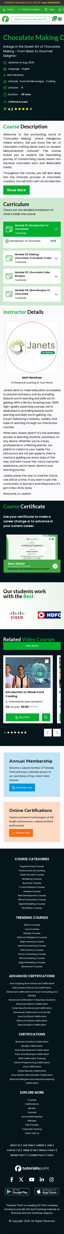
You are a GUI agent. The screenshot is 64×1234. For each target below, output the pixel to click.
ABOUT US (15, 1145)
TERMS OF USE (30, 1150)
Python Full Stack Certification (32, 1020)
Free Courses (32, 1124)
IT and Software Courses (32, 887)
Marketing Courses (32, 878)
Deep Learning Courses (32, 941)
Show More (16, 190)
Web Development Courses (32, 895)
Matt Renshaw (15, 75)
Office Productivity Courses (32, 899)
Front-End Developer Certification (32, 1054)
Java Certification (32, 1066)
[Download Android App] (17, 1191)
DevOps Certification (31, 1045)
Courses (32, 1099)
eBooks (32, 1108)
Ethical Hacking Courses (32, 958)
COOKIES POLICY (36, 1155)
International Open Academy (25, 701)
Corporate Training (32, 1129)
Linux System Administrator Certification (32, 1074)
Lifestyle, (13, 81)
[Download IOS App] (47, 1191)
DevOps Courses (31, 933)
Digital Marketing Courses (32, 903)
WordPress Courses (32, 908)
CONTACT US (13, 1150)
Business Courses (32, 883)
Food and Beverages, (32, 81)
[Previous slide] (48, 732)
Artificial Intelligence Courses (32, 937)
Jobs (50, 9)
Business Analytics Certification (32, 1041)
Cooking (50, 81)
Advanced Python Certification (32, 1003)
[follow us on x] (21, 1180)
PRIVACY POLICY (47, 1150)
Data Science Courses (32, 950)
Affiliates (31, 1120)
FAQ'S (50, 1155)
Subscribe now (24, 787)
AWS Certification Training (32, 1058)
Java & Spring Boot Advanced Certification (31, 983)
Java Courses (32, 929)
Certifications (32, 1104)
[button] (5, 732)
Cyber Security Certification (32, 1070)
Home (9, 9)
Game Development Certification (32, 1050)
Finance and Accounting (32, 870)
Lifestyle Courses (32, 891)
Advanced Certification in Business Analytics (32, 999)
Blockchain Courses (32, 966)
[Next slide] (57, 732)
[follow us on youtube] (31, 1180)
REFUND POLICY (18, 1155)
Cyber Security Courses (32, 874)
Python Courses (32, 924)
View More (32, 645)
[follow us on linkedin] (42, 1180)
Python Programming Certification (32, 1062)
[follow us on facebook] (11, 1180)
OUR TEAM (28, 1145)
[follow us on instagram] (51, 1180)
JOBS (49, 1145)
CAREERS (40, 1145)
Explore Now (23, 832)
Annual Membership (32, 1116)
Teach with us (32, 1133)
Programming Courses (32, 866)
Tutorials (32, 1112)
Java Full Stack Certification (32, 1016)
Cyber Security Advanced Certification (32, 1008)
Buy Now (24, 717)
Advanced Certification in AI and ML (32, 1012)
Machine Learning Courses (32, 945)
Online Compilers (30, 9)
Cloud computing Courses (32, 954)
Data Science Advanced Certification (31, 987)
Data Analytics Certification (32, 1024)
